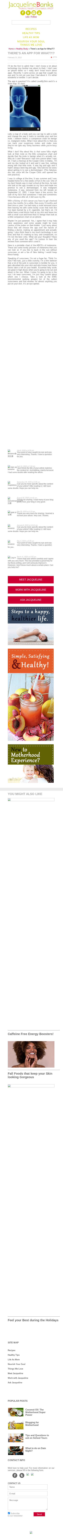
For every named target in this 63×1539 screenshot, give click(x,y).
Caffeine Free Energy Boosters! (31, 1034)
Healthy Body (22, 49)
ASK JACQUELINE (30, 600)
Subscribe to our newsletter (15, 1514)
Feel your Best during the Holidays (33, 1320)
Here (10, 245)
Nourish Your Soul (16, 1364)
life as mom (31, 37)
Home (11, 49)
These (11, 247)
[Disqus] (31, 331)
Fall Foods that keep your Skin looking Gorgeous (30, 1075)
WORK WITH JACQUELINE (30, 589)
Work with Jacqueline (18, 1378)
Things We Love (15, 1369)
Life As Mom (14, 1359)
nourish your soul (31, 41)
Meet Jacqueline (15, 1373)
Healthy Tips (31, 33)
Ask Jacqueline (15, 1382)
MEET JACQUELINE (30, 579)
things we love (31, 44)
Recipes (31, 29)
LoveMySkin (42, 81)
